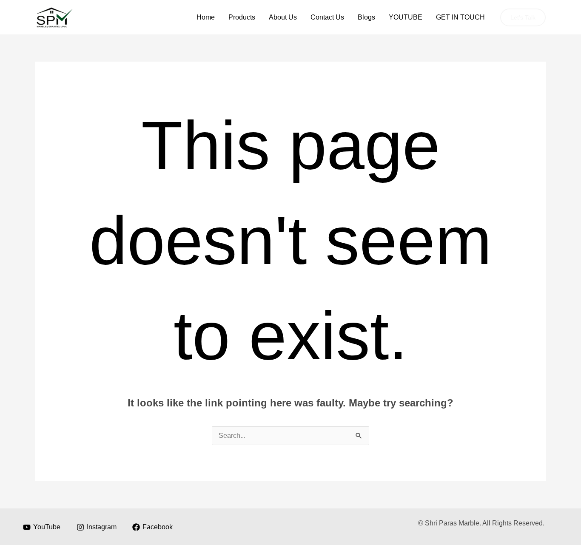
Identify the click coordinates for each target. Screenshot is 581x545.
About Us (283, 17)
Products (241, 17)
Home (206, 17)
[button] (523, 17)
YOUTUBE (405, 17)
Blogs (366, 17)
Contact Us (327, 17)
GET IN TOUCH (460, 17)
